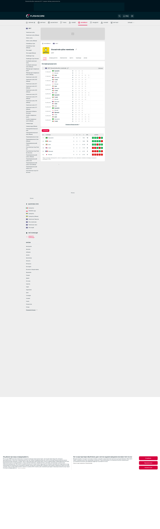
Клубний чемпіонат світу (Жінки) (31, 65)
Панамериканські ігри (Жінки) (32, 140)
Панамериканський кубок (31, 144)
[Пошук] (119, 16)
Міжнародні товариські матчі (32, 69)
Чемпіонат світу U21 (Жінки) (31, 87)
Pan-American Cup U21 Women (32, 171)
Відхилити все (148, 463)
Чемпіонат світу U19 (31, 94)
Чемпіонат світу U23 (31, 77)
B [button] (76, 134)
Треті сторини (21, 468)
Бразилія (50, 138)
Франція (50, 151)
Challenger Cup (30, 56)
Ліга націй (28, 50)
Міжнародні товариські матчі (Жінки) (32, 73)
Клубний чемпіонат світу (31, 62)
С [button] (83, 134)
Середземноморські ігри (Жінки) (32, 133)
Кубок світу (29, 38)
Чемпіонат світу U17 (31, 105)
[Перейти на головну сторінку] (39, 16)
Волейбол (47, 43)
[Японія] (47, 155)
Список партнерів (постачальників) (82, 463)
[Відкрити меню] (132, 16)
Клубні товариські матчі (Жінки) (31, 120)
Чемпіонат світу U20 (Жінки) (31, 91)
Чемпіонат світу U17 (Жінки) (31, 108)
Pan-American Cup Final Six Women (32, 152)
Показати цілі (148, 467)
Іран (49, 144)
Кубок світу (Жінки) (31, 40)
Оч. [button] (87, 134)
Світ (56, 43)
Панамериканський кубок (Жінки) (31, 155)
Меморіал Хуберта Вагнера (31, 112)
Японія (50, 154)
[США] (47, 148)
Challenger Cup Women (32, 58)
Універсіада (29, 123)
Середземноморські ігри (32, 129)
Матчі (71, 58)
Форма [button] (96, 134)
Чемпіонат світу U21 (31, 84)
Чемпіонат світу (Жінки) (32, 35)
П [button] (79, 134)
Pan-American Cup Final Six (32, 148)
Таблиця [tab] (45, 130)
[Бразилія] (47, 138)
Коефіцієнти (53, 58)
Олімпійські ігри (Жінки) (30, 46)
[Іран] (47, 144)
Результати (63, 58)
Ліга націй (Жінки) (31, 53)
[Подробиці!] (73, 72)
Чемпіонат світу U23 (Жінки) (31, 80)
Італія (49, 141)
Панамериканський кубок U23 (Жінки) (31, 163)
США (49, 148)
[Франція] (47, 151)
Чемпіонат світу (30, 32)
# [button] (42, 134)
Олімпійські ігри (30, 43)
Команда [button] (48, 134)
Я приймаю (148, 458)
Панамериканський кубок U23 (31, 159)
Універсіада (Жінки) (31, 126)
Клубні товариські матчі (31, 116)
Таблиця (78, 58)
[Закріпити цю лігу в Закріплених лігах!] (76, 49)
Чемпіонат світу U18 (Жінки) (31, 101)
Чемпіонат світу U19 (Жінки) (31, 97)
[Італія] (47, 141)
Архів (85, 58)
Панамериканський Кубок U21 (31, 167)
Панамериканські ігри (32, 137)
